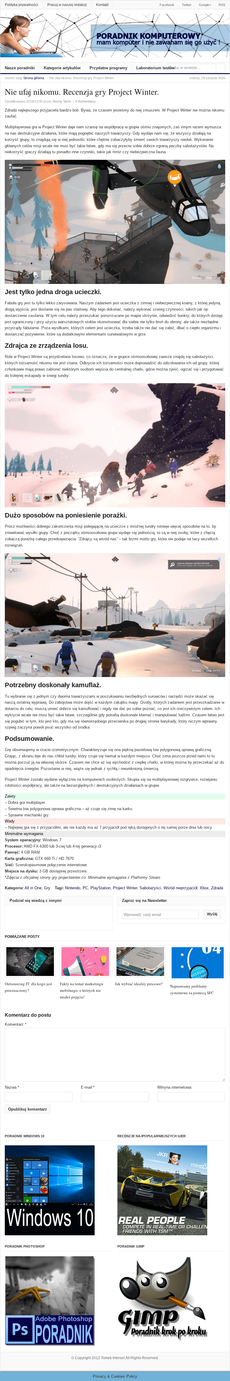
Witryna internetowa (174, 1087)
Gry (47, 888)
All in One (33, 888)
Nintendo (72, 888)
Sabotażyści (150, 888)
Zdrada (217, 888)
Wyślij (212, 914)
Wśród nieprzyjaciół (180, 888)
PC (85, 888)
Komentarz (15, 1024)
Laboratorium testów (155, 68)
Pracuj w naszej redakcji (67, 5)
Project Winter (125, 888)
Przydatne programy (108, 68)
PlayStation (100, 888)
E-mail (88, 1087)
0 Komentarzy (85, 101)
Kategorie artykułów (62, 68)
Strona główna (33, 78)
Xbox (204, 888)
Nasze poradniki (20, 68)
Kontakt (102, 5)
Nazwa (12, 1087)
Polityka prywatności (21, 5)
